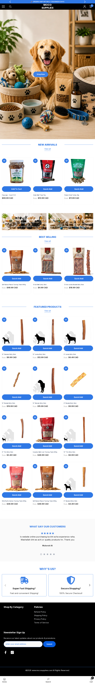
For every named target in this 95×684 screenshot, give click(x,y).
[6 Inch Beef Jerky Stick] (47, 261)
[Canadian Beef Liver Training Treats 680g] (47, 428)
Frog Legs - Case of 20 (9, 195)
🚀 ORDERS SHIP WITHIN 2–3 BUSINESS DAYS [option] (47, 2)
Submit (49, 644)
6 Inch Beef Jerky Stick (40, 284)
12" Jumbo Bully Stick (39, 354)
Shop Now (41, 74)
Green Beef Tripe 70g (39, 195)
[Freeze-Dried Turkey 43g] (78, 171)
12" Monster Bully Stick (39, 403)
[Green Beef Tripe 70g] (47, 171)
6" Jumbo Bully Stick (70, 354)
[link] (24, 585)
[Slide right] (90, 585)
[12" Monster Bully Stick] (47, 379)
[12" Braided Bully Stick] (16, 379)
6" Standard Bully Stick (70, 501)
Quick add (47, 189)
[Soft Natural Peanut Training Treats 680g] (16, 261)
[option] (47, 74)
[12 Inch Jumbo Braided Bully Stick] (78, 261)
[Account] (84, 6)
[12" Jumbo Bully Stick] (47, 331)
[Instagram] (12, 652)
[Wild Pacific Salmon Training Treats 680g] (16, 477)
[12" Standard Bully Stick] (16, 331)
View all (47, 149)
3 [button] (47, 554)
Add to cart (16, 189)
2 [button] (49, 130)
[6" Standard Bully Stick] (78, 477)
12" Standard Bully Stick (9, 354)
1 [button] (46, 130)
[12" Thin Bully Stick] (78, 428)
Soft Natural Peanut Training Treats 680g (14, 284)
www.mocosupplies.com (42, 670)
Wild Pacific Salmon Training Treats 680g (14, 501)
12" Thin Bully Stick (69, 452)
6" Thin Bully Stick (7, 452)
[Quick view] (4, 161)
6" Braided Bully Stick (70, 403)
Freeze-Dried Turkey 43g (71, 195)
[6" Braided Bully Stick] (78, 379)
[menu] (3, 6)
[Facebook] (5, 652)
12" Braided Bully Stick (8, 403)
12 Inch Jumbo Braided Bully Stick (74, 284)
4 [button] (50, 554)
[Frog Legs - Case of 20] (16, 171)
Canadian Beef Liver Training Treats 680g (45, 452)
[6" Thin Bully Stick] (16, 428)
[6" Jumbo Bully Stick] (78, 331)
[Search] (10, 6)
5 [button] (54, 554)
